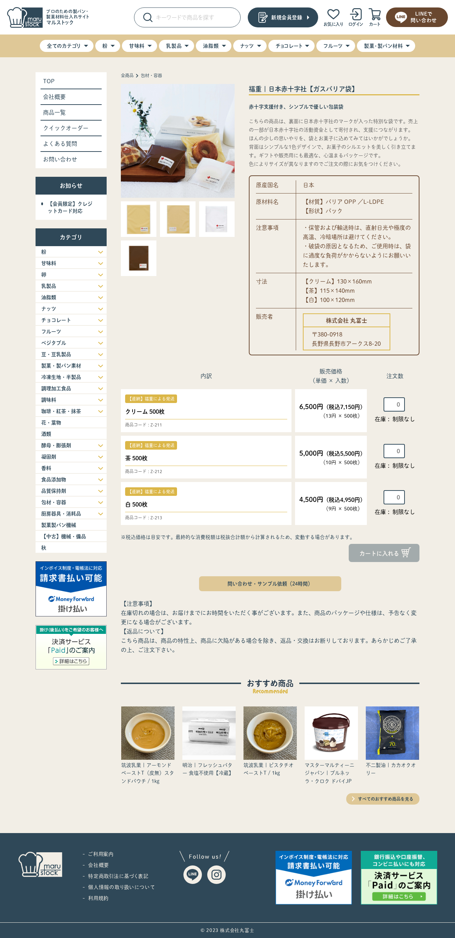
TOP (49, 81)
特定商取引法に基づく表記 (118, 876)
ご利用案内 (101, 854)
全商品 (127, 75)
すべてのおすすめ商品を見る (385, 799)
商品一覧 (54, 112)
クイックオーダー (66, 128)
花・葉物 (51, 422)
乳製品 (174, 45)
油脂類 (211, 45)
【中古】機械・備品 (63, 536)
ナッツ (247, 45)
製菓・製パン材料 (383, 45)
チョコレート (289, 45)
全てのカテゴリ (64, 45)
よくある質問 (60, 144)
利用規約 (98, 898)
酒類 (46, 433)
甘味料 (137, 45)
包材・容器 (151, 75)
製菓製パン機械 (58, 525)
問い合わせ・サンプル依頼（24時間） (270, 583)
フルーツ (333, 45)
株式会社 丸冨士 (346, 320)
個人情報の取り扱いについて (121, 887)
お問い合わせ (60, 159)
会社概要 (54, 97)
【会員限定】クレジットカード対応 (70, 207)
